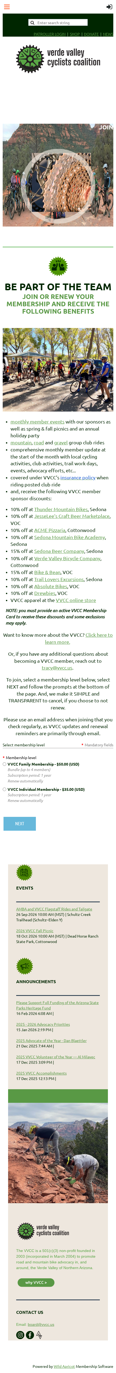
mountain (21, 442)
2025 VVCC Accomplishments (41, 1073)
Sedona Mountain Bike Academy (69, 537)
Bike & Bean (47, 572)
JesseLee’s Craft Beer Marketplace (72, 516)
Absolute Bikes (50, 586)
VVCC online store (76, 600)
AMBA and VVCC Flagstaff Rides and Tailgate (54, 908)
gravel (61, 442)
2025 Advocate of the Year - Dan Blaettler (51, 1040)
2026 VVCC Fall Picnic (34, 930)
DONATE (91, 33)
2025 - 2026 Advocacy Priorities (43, 1024)
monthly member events (37, 421)
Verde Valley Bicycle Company (67, 558)
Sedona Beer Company (59, 551)
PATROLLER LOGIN (50, 33)
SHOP (75, 33)
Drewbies (44, 593)
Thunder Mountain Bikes (61, 509)
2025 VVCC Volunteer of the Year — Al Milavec (55, 1056)
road (39, 442)
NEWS (108, 33)
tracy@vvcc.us (57, 667)
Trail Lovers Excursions (59, 579)
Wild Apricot (64, 1366)
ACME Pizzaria (49, 530)
